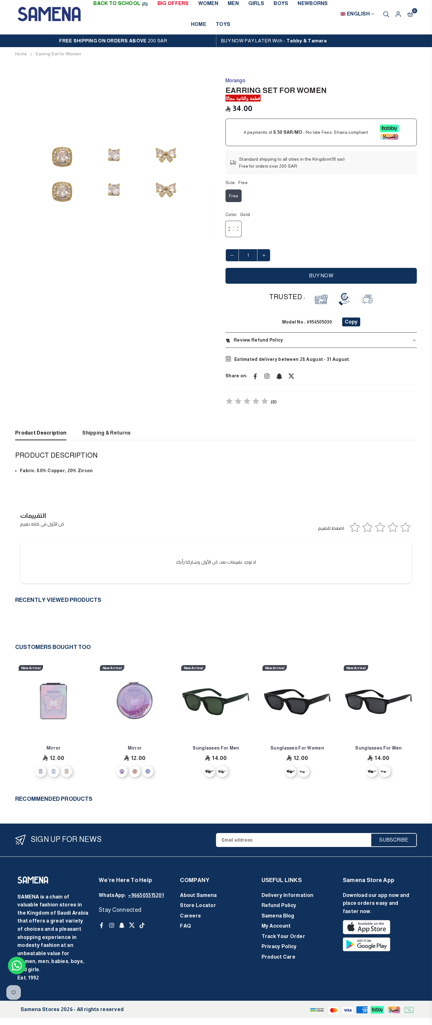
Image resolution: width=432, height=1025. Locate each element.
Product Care (278, 957)
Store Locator (198, 905)
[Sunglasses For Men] (216, 702)
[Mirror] (53, 702)
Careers (190, 915)
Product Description (40, 432)
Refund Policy (279, 905)
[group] (113, 175)
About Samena (198, 895)
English (358, 13)
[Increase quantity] (263, 255)
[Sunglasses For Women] (297, 702)
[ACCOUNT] (398, 13)
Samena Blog (278, 915)
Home (198, 24)
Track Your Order (283, 936)
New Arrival (30, 668)
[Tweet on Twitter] (291, 375)
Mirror (53, 747)
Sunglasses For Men (216, 747)
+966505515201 (146, 895)
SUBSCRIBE (393, 840)
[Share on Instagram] (267, 375)
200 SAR (113, 40)
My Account (276, 926)
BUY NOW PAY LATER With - (274, 40)
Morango (235, 80)
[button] (410, 13)
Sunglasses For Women (297, 747)
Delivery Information (288, 895)
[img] (246, 402)
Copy (351, 321)
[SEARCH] (386, 13)
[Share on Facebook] (255, 375)
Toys (223, 24)
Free (233, 195)
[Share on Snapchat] (279, 375)
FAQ (185, 926)
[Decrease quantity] (232, 255)
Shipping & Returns (106, 432)
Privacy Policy (279, 946)
